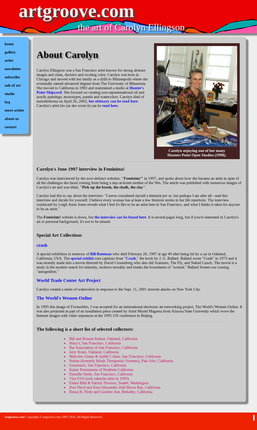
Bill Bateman (101, 254)
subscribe (12, 77)
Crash (131, 258)
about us (12, 119)
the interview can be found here (120, 217)
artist (9, 60)
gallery (10, 52)
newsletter (13, 69)
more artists (14, 110)
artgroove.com (76, 10)
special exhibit (82, 258)
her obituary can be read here (113, 101)
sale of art (13, 85)
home (9, 44)
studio (10, 94)
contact (10, 127)
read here (110, 105)
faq (7, 102)
